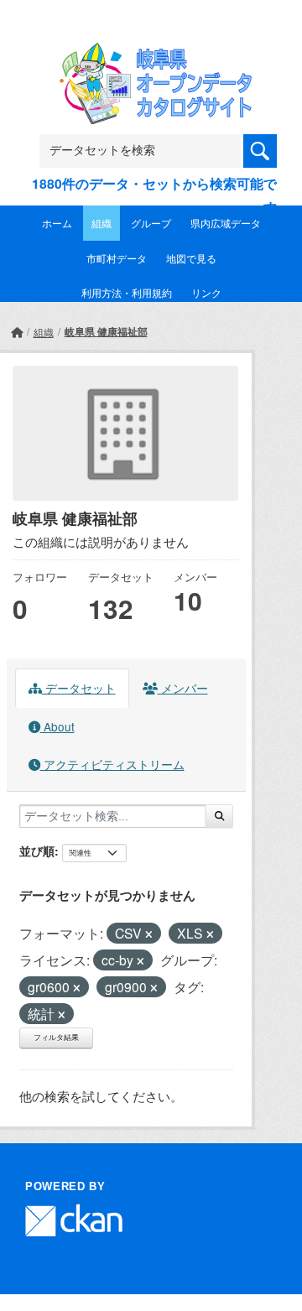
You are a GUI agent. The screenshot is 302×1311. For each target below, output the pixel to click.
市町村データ (116, 258)
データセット (79, 687)
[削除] (149, 934)
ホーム (57, 223)
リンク (206, 292)
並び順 (37, 850)
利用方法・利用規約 (126, 292)
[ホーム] (17, 332)
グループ (151, 223)
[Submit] (219, 816)
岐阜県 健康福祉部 (106, 331)
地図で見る (191, 258)
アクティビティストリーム (112, 764)
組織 (101, 223)
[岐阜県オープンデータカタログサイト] (151, 53)
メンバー (183, 687)
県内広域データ (225, 223)
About (57, 726)
